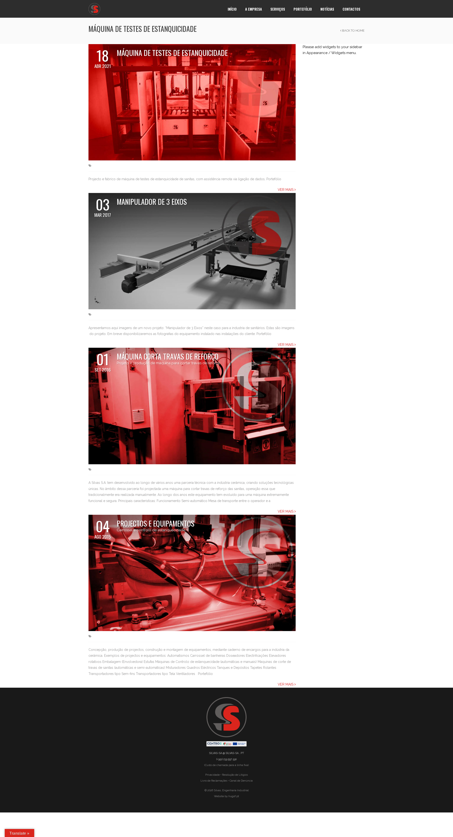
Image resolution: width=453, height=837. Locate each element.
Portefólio (303, 9)
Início (232, 9)
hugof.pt (233, 796)
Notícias (327, 9)
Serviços (277, 9)
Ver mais (286, 190)
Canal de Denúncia (241, 780)
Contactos (351, 9)
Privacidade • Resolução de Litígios (226, 774)
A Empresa (253, 9)
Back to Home (353, 30)
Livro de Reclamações (214, 780)
